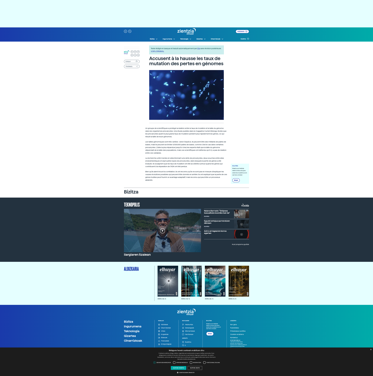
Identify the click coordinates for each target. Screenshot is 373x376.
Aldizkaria (241, 31)
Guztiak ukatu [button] (195, 368)
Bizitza (128, 321)
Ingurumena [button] (167, 39)
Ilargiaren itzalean (137, 254)
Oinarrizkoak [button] (215, 39)
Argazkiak (164, 334)
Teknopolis (132, 204)
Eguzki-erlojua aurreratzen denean (217, 222)
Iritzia (163, 331)
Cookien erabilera (237, 334)
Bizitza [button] (152, 39)
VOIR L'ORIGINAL (157, 51)
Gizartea (130, 336)
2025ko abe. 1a (209, 299)
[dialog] (186, 362)
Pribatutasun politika (237, 331)
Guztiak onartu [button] (178, 368)
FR (138, 51)
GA (138, 55)
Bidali (236, 180)
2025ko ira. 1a (232, 299)
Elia (198, 48)
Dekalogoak (189, 328)
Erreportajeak (166, 344)
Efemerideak (190, 331)
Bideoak (164, 337)
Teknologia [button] (184, 39)
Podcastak (165, 341)
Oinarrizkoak (133, 340)
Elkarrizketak (166, 328)
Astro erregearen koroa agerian (215, 232)
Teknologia (131, 331)
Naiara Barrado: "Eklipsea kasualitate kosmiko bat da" (217, 212)
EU (132, 51)
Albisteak (164, 324)
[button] (125, 31)
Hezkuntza (189, 324)
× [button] (371, 349)
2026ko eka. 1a (162, 299)
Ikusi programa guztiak (240, 244)
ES (135, 51)
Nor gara (233, 324)
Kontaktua (234, 337)
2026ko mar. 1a (185, 299)
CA (135, 55)
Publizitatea (234, 328)
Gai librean (189, 334)
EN (132, 55)
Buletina (243, 39)
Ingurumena (132, 326)
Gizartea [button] (199, 39)
